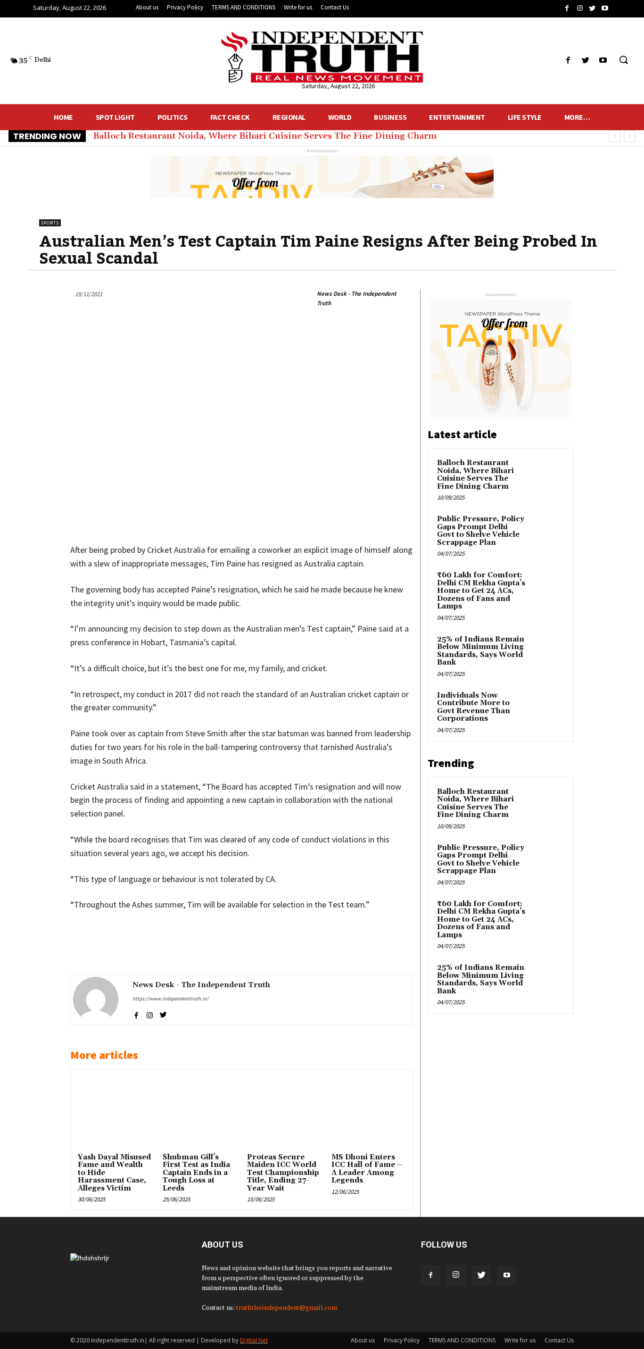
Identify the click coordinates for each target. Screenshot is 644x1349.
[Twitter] (481, 1275)
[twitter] (163, 1013)
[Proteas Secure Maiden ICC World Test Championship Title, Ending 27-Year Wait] (284, 1113)
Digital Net (254, 1340)
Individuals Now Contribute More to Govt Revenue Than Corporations (473, 707)
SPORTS (50, 223)
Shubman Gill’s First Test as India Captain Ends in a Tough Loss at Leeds (196, 1173)
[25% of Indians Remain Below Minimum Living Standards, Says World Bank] (547, 650)
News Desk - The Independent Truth (356, 298)
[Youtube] (506, 1275)
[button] (623, 60)
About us (363, 1340)
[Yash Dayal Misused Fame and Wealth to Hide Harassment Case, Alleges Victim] (114, 1113)
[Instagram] (455, 1275)
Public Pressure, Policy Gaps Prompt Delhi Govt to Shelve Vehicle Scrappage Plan (480, 531)
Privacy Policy (402, 1340)
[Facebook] (430, 1275)
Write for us (520, 1340)
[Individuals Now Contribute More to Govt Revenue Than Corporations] (547, 706)
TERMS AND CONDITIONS (462, 1340)
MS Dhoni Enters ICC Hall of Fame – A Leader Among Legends (366, 1169)
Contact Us (559, 1340)
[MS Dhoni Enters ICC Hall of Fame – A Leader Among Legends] (368, 1113)
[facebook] (136, 1013)
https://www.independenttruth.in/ (170, 998)
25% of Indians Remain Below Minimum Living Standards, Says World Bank (480, 651)
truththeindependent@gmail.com (286, 1308)
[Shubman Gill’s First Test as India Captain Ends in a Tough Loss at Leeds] (199, 1113)
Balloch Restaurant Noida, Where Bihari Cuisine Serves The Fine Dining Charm (265, 136)
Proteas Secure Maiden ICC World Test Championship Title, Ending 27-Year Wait (283, 1173)
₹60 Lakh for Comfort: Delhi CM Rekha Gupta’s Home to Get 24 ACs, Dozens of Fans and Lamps (481, 591)
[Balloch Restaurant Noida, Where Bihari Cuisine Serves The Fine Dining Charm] (547, 474)
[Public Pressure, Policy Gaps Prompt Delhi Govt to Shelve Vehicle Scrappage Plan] (547, 530)
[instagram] (149, 1013)
